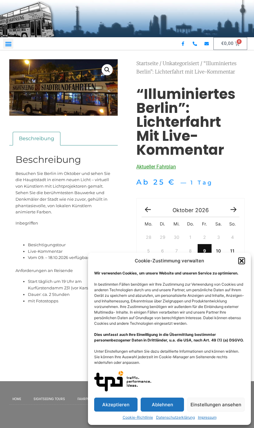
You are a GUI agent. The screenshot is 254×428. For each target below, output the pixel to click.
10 (218, 250)
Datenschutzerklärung (175, 417)
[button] (242, 261)
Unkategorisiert (181, 63)
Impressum (207, 417)
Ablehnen (162, 405)
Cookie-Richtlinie (138, 417)
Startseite (147, 63)
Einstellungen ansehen (215, 405)
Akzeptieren (115, 405)
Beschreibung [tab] (36, 138)
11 (232, 250)
